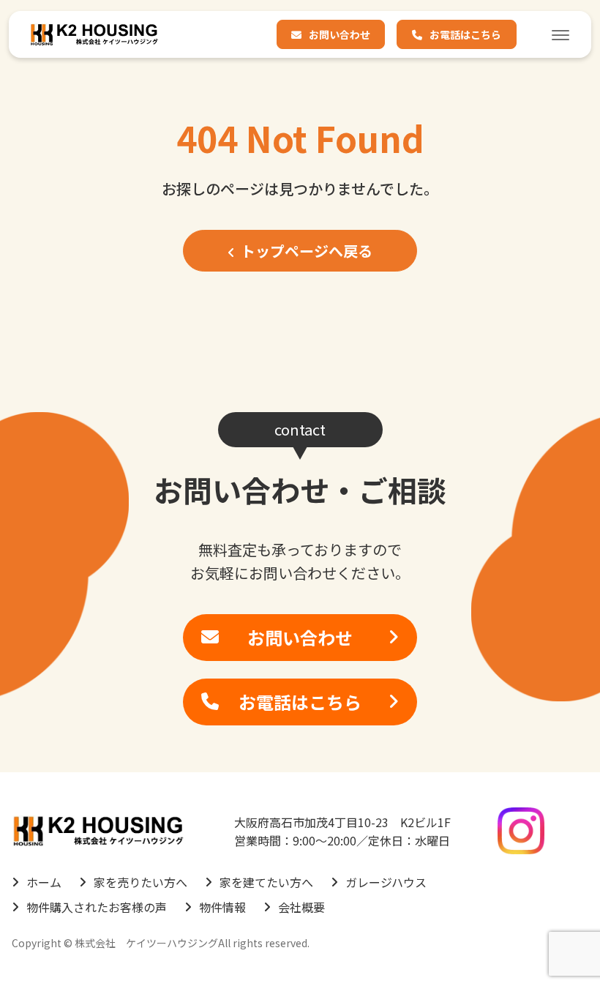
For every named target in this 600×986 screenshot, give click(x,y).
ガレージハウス (386, 882)
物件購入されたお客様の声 (96, 907)
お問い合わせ (339, 34)
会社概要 (301, 907)
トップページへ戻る (306, 250)
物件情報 (222, 907)
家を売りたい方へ (140, 882)
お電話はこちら (465, 34)
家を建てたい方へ (266, 882)
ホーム (43, 882)
